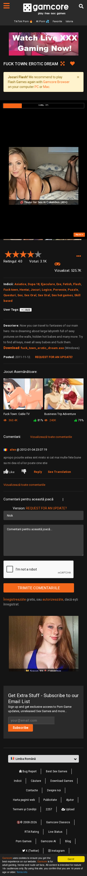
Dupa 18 (33, 284)
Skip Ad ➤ (79, 235)
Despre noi (54, 790)
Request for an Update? (46, 508)
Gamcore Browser (56, 82)
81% (40, 420)
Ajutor (70, 799)
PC (37, 87)
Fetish (67, 284)
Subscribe (20, 727)
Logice (47, 289)
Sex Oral (30, 295)
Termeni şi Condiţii (24, 809)
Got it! (71, 859)
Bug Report (29, 771)
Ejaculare (48, 284)
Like (11, 472)
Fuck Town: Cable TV (16, 414)
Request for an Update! (54, 357)
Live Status (55, 831)
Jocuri (35, 289)
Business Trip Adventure (60, 414)
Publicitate (50, 799)
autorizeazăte (52, 599)
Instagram (58, 850)
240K (52, 420)
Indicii (18, 780)
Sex (20, 295)
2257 (49, 809)
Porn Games (24, 841)
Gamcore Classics (58, 822)
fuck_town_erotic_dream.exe (42, 348)
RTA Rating (32, 831)
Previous (8, 394)
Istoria (69, 21)
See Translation (59, 472)
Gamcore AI (48, 841)
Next (78, 394)
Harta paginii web (24, 799)
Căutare (36, 780)
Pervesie (59, 289)
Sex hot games (62, 295)
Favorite (57, 21)
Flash (77, 284)
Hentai (24, 289)
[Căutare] (81, 6)
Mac (46, 87)
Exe (58, 284)
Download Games (61, 780)
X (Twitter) (32, 850)
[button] (79, 256)
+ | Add (25, 310)
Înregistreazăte (14, 599)
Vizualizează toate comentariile (51, 437)
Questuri (9, 295)
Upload (69, 809)
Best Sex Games (56, 771)
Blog (68, 841)
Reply (38, 472)
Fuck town (10, 289)
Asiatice (20, 284)
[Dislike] (25, 472)
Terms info (21, 872)
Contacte (32, 790)
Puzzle (73, 289)
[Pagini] (6, 5)
